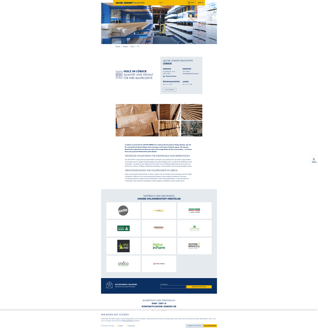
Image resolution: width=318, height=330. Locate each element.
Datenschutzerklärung (127, 320)
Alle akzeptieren (210, 326)
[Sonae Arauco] (194, 246)
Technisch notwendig (108, 326)
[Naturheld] (123, 246)
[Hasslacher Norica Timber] (194, 210)
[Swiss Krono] (159, 263)
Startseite (118, 46)
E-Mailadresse (164, 284)
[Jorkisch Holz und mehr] (159, 228)
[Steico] (123, 263)
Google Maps (131, 326)
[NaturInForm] (159, 246)
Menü (199, 2)
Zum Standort (169, 89)
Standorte (125, 46)
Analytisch (121, 326)
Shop (192, 2)
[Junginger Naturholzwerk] (194, 228)
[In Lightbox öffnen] (137, 120)
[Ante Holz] (123, 210)
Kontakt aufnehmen (314, 162)
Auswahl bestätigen (194, 326)
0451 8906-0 (186, 71)
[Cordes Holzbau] (159, 210)
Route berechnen (171, 76)
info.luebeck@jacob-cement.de (191, 73)
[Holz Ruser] (123, 228)
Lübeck (132, 46)
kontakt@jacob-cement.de (159, 306)
